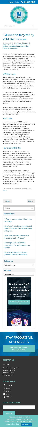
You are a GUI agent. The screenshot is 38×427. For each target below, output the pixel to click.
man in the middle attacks (21, 46)
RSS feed (9, 397)
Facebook (9, 385)
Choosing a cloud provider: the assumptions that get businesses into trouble (17, 245)
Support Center (14, 2)
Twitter (8, 388)
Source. (5, 190)
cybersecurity (19, 45)
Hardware (5, 46)
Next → (31, 201)
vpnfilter (15, 48)
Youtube (8, 394)
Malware (11, 46)
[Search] (32, 208)
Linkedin (8, 391)
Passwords (6, 48)
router (11, 48)
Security (25, 43)
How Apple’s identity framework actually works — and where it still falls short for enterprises (18, 228)
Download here (26, 424)
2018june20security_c (9, 45)
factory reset (26, 45)
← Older (7, 201)
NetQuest (18, 43)
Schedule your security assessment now (19, 349)
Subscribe (9, 413)
